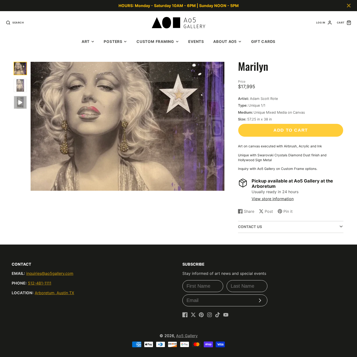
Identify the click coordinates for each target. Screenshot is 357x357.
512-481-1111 (39, 283)
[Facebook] (185, 314)
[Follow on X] (193, 314)
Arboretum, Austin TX (54, 292)
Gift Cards (263, 41)
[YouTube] (226, 314)
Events (196, 41)
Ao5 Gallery (187, 335)
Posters (113, 41)
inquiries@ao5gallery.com (49, 273)
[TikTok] (217, 314)
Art (86, 41)
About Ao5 (225, 41)
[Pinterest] (201, 314)
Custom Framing (155, 41)
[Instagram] (209, 314)
